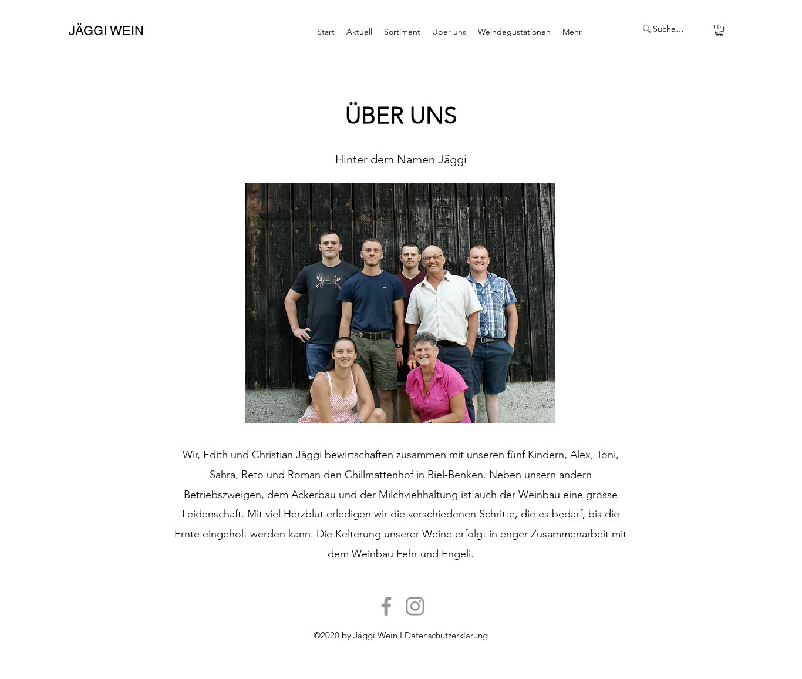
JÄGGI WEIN (106, 30)
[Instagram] (415, 606)
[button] (719, 30)
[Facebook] (386, 606)
